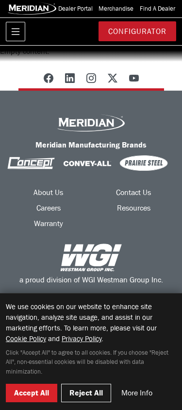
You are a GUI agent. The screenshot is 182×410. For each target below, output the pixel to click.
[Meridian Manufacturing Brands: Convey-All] (87, 163)
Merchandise (115, 8)
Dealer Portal (75, 8)
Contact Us (133, 192)
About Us (48, 192)
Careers (48, 208)
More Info (136, 393)
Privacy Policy (81, 339)
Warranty (48, 223)
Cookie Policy (26, 339)
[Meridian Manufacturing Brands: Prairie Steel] (143, 163)
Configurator (137, 31)
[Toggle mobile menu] (15, 31)
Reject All (86, 393)
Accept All (31, 393)
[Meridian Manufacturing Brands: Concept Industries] (31, 163)
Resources (133, 208)
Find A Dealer (156, 8)
